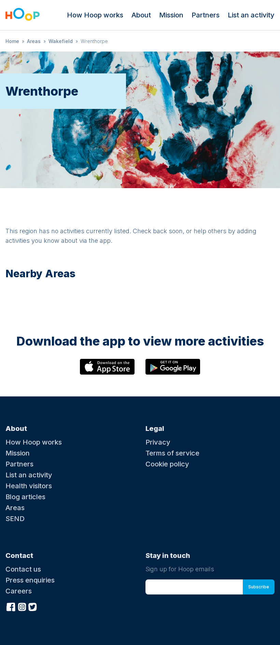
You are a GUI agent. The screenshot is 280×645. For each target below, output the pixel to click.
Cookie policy (167, 464)
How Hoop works (95, 15)
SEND (15, 519)
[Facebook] (10, 606)
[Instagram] (21, 606)
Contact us (23, 569)
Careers (18, 591)
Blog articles (25, 497)
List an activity (251, 15)
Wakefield (60, 41)
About (141, 15)
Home (12, 41)
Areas (34, 41)
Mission (171, 15)
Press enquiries (30, 580)
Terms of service (172, 453)
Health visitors (28, 486)
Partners (206, 15)
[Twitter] (32, 606)
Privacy (157, 442)
